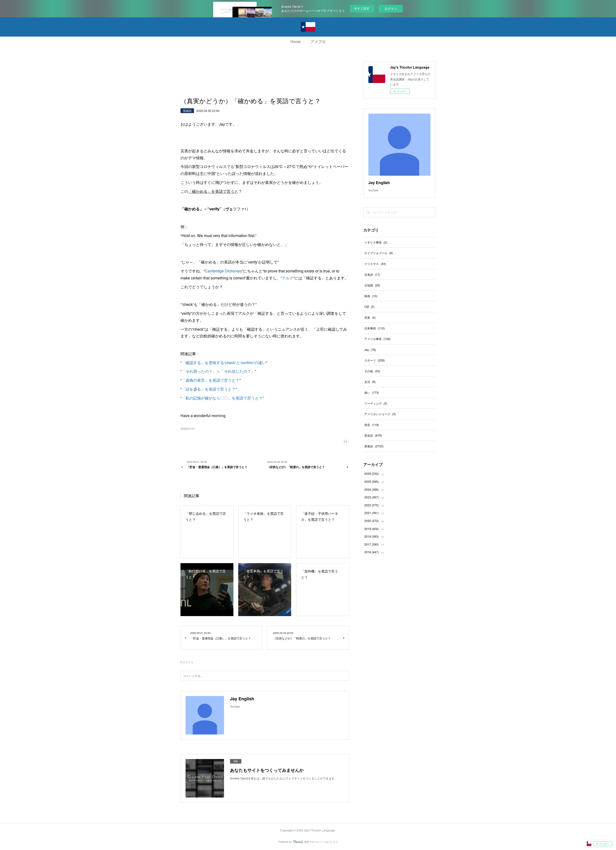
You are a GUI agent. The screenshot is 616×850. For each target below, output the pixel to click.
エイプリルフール (378, 253)
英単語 (187, 111)
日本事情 (374, 328)
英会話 (373, 435)
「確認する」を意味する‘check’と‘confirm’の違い (224, 362)
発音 (371, 425)
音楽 (370, 317)
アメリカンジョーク (380, 414)
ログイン (391, 8)
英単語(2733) (187, 428)
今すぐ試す (362, 8)
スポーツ (374, 360)
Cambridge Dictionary (223, 271)
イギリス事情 (375, 242)
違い (371, 392)
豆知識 (372, 285)
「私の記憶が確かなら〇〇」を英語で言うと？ (222, 398)
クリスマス (375, 264)
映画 (370, 296)
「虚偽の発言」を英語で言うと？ (210, 380)
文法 (370, 382)
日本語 (372, 274)
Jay (370, 350)
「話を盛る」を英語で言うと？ (209, 389)
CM (369, 306)
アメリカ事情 (377, 339)
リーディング (375, 403)
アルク (287, 278)
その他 (372, 371)
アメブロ (318, 42)
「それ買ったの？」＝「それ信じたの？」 (218, 371)
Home (295, 42)
